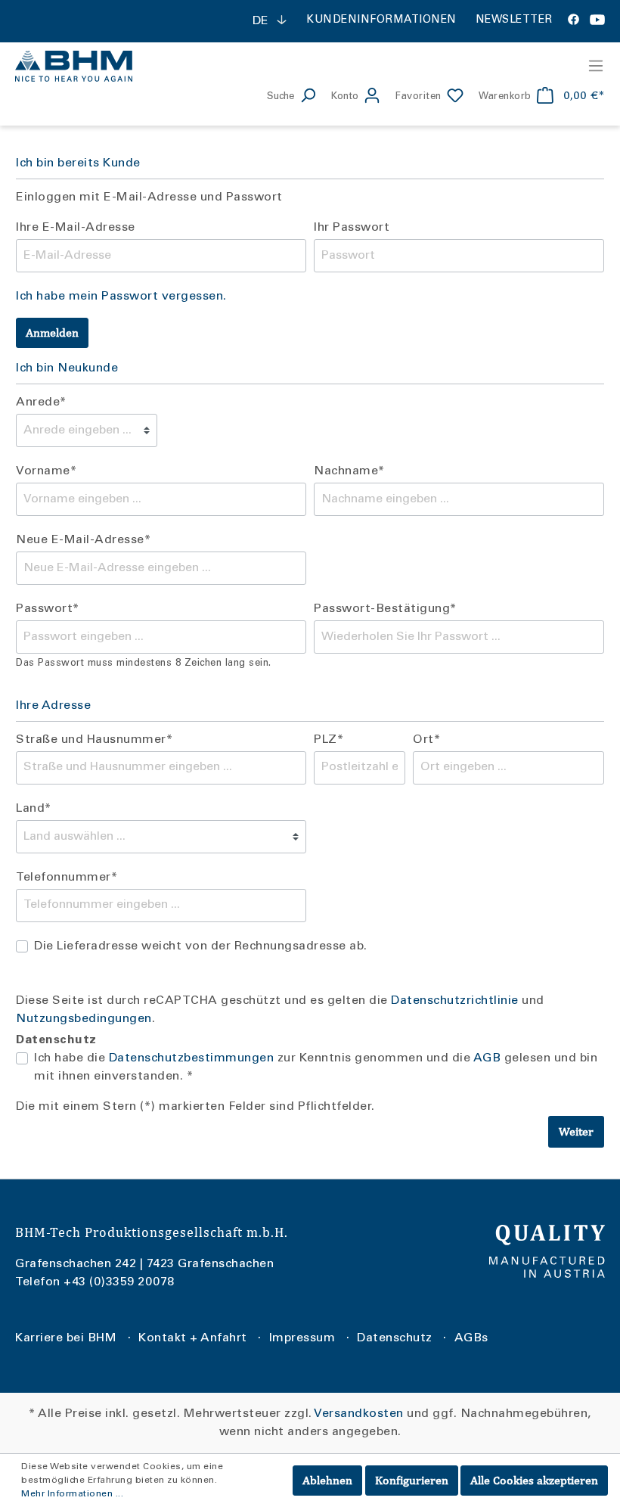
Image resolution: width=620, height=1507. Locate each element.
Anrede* (41, 402)
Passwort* (47, 609)
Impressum (302, 1338)
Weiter (576, 1131)
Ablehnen (327, 1480)
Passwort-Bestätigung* (385, 609)
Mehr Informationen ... (72, 1494)
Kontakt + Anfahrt (192, 1338)
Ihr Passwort (351, 228)
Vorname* (46, 471)
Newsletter (514, 20)
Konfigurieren (411, 1480)
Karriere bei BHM (65, 1338)
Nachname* (349, 471)
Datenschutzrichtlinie (455, 1001)
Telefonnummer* (66, 878)
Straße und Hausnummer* (94, 740)
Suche (280, 97)
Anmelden (52, 332)
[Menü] (591, 66)
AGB (487, 1058)
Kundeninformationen (381, 20)
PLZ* (328, 740)
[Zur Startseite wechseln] (155, 66)
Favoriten (418, 97)
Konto (344, 97)
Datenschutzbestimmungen (191, 1058)
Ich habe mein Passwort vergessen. (121, 297)
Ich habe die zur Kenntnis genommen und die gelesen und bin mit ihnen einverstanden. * (315, 1067)
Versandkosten (359, 1414)
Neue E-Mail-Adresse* (83, 540)
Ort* (426, 740)
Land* (33, 809)
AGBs (471, 1338)
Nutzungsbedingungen (84, 1019)
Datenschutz (394, 1338)
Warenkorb (505, 97)
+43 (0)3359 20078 (119, 1282)
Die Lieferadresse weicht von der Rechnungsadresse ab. (200, 946)
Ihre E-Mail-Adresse (75, 228)
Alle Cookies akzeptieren (534, 1480)
